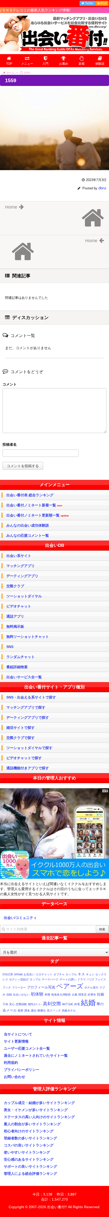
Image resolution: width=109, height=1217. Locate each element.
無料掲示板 (15, 626)
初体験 (37, 994)
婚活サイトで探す (20, 727)
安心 (12, 1004)
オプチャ (59, 974)
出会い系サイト (18, 555)
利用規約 (11, 1063)
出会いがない (21, 994)
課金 (27, 1010)
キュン (90, 974)
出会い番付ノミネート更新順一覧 (37, 515)
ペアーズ (69, 986)
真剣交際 (52, 1003)
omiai (18, 974)
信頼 (9, 994)
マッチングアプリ (20, 566)
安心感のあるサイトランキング (28, 1159)
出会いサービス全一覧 (24, 677)
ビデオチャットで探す (24, 758)
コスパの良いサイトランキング (28, 1145)
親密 (20, 1010)
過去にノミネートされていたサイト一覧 (36, 1055)
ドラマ (81, 979)
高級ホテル (69, 1010)
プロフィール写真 (41, 987)
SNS (9, 646)
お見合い (29, 974)
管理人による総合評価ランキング (30, 1173)
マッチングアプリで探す (25, 707)
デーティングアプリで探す (27, 717)
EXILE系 (8, 974)
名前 (54, 445)
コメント (10, 384)
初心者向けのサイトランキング (28, 1131)
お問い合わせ (14, 1077)
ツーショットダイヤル (24, 596)
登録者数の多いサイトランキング (30, 1138)
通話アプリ (15, 616)
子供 (5, 1004)
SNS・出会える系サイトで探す (31, 697)
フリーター (19, 987)
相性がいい (35, 1004)
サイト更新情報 (16, 1041)
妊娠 (100, 994)
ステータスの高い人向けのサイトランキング (39, 1117)
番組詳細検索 (17, 667)
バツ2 (90, 979)
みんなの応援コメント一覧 (27, 535)
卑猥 (47, 994)
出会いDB (54, 545)
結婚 (88, 1002)
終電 (77, 1004)
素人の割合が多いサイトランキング (32, 1124)
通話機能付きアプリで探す (27, 768)
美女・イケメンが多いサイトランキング (36, 1110)
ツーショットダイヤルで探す (29, 748)
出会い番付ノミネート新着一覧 (34, 505)
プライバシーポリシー (21, 1070)
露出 (34, 1010)
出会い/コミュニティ (20, 918)
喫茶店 (82, 994)
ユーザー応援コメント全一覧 (27, 1048)
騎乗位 (42, 1010)
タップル (35, 979)
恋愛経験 (21, 1004)
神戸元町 (67, 1004)
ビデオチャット (18, 606)
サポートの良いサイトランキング (30, 1166)
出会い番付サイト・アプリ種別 (54, 687)
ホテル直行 (91, 987)
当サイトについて (18, 1034)
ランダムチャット (20, 657)
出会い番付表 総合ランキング (29, 495)
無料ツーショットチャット (27, 636)
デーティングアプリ (22, 576)
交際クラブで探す (20, 737)
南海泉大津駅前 (61, 994)
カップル (71, 974)
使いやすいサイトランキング (27, 1152)
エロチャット (44, 974)
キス (81, 974)
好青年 (92, 994)
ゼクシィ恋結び (19, 979)
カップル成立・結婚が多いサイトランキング (39, 1103)
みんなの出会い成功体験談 (27, 525)
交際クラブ (15, 586)
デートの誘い (68, 979)
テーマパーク (50, 979)
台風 (74, 994)
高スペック (54, 1010)
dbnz (102, 188)
